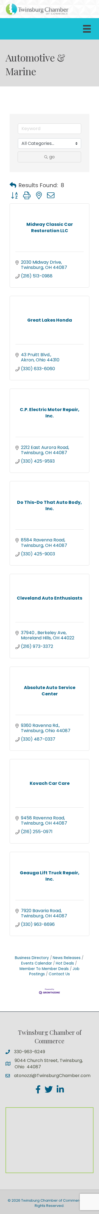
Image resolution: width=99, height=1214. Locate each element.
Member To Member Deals (44, 968)
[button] (13, 185)
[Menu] (87, 29)
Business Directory (32, 957)
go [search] (52, 157)
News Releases (67, 957)
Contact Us (59, 974)
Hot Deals (65, 963)
